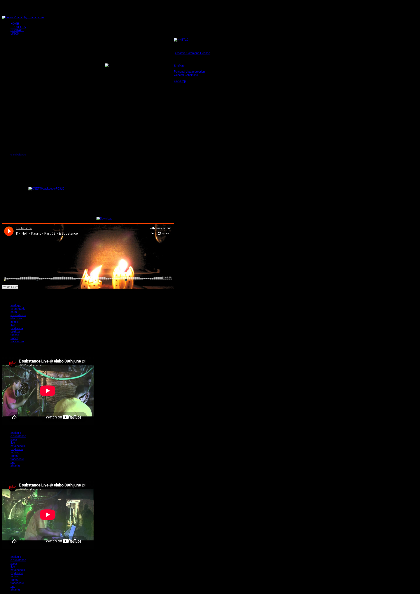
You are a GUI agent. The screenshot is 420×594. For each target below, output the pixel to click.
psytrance (16, 328)
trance (14, 338)
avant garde (17, 308)
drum (13, 312)
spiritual (15, 331)
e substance (18, 154)
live (12, 325)
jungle (14, 321)
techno (14, 334)
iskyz (13, 439)
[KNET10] (181, 39)
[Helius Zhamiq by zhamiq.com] (23, 17)
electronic (16, 318)
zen (12, 462)
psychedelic (18, 446)
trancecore (17, 341)
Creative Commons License (192, 53)
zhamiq (15, 465)
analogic (15, 305)
